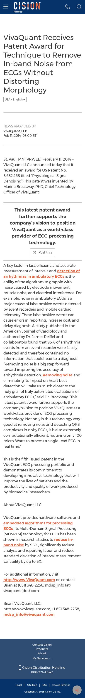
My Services (41, 658)
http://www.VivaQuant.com (29, 580)
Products (42, 649)
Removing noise (58, 375)
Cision (48, 691)
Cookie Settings (61, 685)
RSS (45, 685)
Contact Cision (42, 644)
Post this (45, 252)
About (42, 653)
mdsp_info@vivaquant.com (29, 614)
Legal (19, 685)
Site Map (32, 685)
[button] (67, 7)
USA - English (14, 99)
